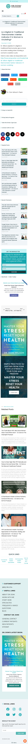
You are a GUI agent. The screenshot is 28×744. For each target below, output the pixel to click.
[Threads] (12, 134)
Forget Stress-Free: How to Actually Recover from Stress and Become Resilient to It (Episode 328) (10, 227)
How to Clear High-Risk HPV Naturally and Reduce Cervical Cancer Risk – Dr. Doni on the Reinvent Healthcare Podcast (10, 164)
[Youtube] (17, 134)
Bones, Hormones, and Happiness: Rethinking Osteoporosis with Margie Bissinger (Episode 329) (9, 216)
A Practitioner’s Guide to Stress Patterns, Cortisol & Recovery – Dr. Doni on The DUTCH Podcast (9, 175)
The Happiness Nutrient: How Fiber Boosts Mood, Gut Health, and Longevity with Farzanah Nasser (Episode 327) (10, 238)
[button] (2, 11)
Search (14, 104)
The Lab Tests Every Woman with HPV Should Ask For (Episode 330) (10, 206)
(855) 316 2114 (7, 587)
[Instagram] (8, 134)
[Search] (18, 16)
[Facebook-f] (3, 134)
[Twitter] (14, 714)
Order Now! (14, 392)
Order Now (14, 685)
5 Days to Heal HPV (7, 110)
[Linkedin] (8, 138)
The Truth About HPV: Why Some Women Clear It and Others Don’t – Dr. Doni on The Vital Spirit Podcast (9, 152)
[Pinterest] (3, 138)
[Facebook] (8, 709)
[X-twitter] (22, 134)
